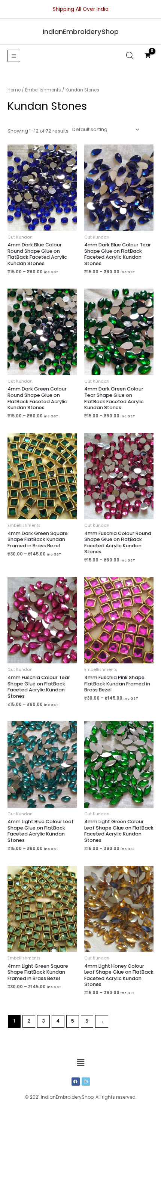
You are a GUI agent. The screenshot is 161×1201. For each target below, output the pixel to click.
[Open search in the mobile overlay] (130, 55)
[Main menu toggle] (13, 56)
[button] (80, 1062)
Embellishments (43, 90)
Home (14, 90)
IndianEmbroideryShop (81, 31)
